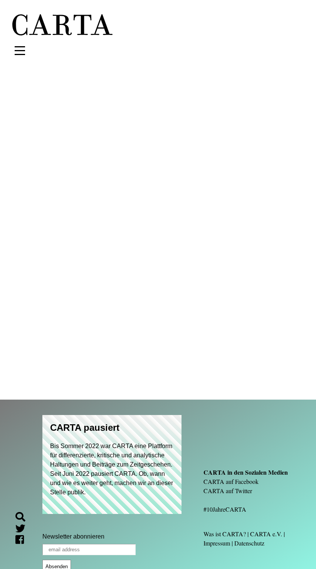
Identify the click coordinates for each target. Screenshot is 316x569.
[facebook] (23, 541)
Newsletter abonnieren (73, 536)
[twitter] (23, 529)
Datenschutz (249, 543)
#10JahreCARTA (224, 509)
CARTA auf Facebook (231, 481)
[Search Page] (23, 518)
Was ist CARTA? (224, 534)
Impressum (216, 543)
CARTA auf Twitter (227, 491)
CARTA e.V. (266, 534)
